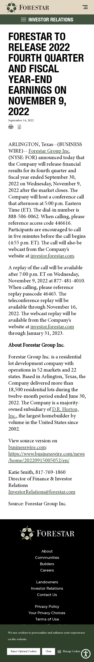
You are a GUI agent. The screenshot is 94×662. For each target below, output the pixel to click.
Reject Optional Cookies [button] (24, 651)
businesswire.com (27, 447)
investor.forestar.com (52, 256)
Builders (47, 564)
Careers (47, 570)
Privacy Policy (47, 607)
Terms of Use (47, 619)
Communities (47, 558)
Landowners (47, 582)
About (47, 551)
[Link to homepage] (47, 535)
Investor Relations (47, 588)
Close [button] (48, 651)
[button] (69, 651)
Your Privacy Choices (47, 613)
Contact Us (47, 595)
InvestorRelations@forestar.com (41, 492)
